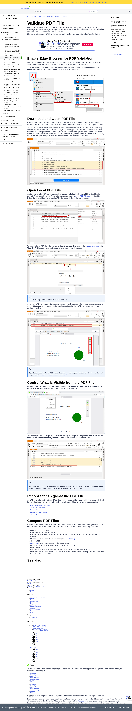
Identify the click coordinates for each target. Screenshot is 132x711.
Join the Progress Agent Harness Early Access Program (88, 2)
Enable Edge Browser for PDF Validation (60, 58)
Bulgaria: (40, 629)
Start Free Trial (87, 44)
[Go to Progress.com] (32, 665)
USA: (39, 625)
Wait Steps (46, 505)
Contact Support (118, 51)
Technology (33, 675)
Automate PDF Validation (11, 57)
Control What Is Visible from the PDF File (60, 383)
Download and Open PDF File (51, 119)
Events (32, 610)
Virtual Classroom (35, 609)
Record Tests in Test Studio (53, 16)
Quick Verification (36, 505)
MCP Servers (31, 586)
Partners (32, 608)
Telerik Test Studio (53, 43)
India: (39, 628)
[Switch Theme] (129, 11)
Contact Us (33, 624)
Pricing (32, 591)
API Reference (8, 143)
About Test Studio (9, 15)
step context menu (92, 246)
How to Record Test (10, 42)
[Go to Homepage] (29, 8)
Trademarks (82, 701)
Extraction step (70, 539)
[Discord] (34, 645)
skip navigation (25, 8)
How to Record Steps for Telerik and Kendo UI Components (13, 51)
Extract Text (34, 510)
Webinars (33, 605)
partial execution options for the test (54, 375)
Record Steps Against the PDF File (55, 496)
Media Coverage (34, 679)
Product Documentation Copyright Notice (11, 135)
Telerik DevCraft (31, 581)
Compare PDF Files (43, 521)
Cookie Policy (72, 707)
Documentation (34, 599)
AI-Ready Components (41, 586)
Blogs (31, 604)
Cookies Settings (124, 707)
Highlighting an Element (11, 44)
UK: (39, 626)
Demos (32, 598)
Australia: (40, 631)
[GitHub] (34, 643)
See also (34, 560)
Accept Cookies (109, 707)
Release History (34, 601)
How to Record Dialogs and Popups (12, 47)
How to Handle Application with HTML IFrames (13, 54)
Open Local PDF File (44, 190)
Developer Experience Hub (37, 597)
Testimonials (33, 618)
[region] (66, 707)
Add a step (34, 543)
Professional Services (36, 606)
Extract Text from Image (38, 512)
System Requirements (10, 18)
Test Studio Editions (10, 22)
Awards (32, 676)
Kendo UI (29, 583)
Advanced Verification (37, 508)
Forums (32, 602)
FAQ (4, 139)
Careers (32, 680)
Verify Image (34, 514)
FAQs (31, 612)
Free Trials (33, 590)
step (82, 196)
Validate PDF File (45, 23)
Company (33, 673)
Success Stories (34, 617)
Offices (32, 682)
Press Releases (34, 677)
